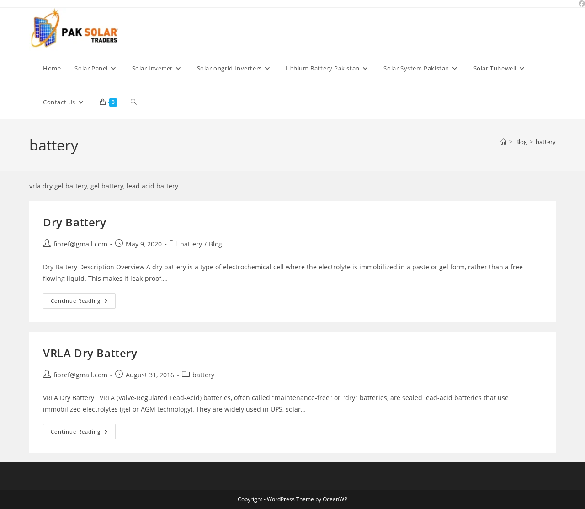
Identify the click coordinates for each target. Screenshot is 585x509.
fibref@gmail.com (80, 244)
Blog (215, 244)
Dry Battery (74, 222)
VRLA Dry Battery (90, 352)
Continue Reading (83, 302)
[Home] (503, 142)
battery (546, 142)
